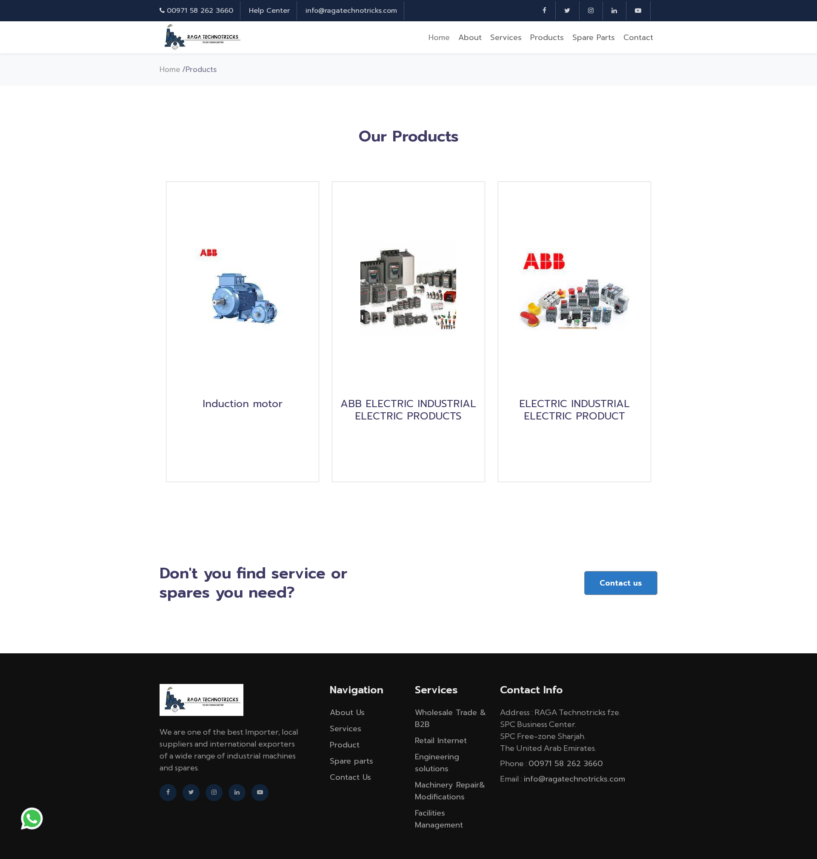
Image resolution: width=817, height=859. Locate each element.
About (470, 37)
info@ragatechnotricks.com (351, 11)
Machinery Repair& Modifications (450, 791)
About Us (347, 712)
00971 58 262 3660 (200, 11)
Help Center (269, 11)
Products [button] (547, 37)
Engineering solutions (437, 763)
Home (439, 37)
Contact (638, 37)
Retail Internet (441, 741)
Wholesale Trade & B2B (450, 718)
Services (506, 37)
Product (345, 745)
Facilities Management (439, 819)
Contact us (621, 583)
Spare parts (593, 37)
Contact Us (350, 777)
